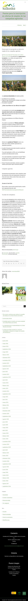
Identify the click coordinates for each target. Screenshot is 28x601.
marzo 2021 (5, 402)
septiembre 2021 (7, 394)
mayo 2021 (5, 396)
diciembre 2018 (6, 458)
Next (24, 25)
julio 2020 (5, 422)
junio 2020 (5, 424)
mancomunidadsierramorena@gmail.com (14, 546)
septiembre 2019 (7, 447)
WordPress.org (6, 520)
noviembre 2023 (7, 360)
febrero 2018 (6, 478)
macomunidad (5, 252)
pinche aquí (15, 249)
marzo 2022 (5, 382)
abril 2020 (5, 430)
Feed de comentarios (8, 517)
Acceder (4, 511)
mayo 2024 (5, 352)
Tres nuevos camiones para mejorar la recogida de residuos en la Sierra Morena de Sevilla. (14, 315)
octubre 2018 (6, 461)
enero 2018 (5, 480)
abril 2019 (5, 450)
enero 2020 (5, 438)
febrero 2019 (6, 452)
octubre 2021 (6, 391)
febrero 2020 (6, 436)
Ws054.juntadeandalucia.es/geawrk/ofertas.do (13, 189)
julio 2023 (5, 371)
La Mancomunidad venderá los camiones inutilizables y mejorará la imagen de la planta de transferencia (13, 331)
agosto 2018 (6, 466)
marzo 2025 (5, 346)
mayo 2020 (5, 427)
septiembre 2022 (7, 377)
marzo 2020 (5, 433)
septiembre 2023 (7, 366)
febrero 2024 (6, 354)
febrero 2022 (6, 385)
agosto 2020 (6, 419)
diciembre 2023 (6, 357)
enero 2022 (5, 388)
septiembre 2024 (7, 349)
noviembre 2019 (7, 441)
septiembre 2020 (7, 416)
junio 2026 (5, 340)
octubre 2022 (6, 374)
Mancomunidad (4, 254)
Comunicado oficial (7, 318)
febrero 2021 (6, 405)
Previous (20, 25)
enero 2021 (5, 408)
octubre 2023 (6, 363)
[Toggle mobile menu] (25, 2)
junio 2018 (5, 469)
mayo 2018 (5, 472)
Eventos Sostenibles (7, 497)
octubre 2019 (6, 444)
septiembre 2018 (7, 464)
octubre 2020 (6, 413)
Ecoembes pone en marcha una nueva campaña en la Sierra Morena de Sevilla (14, 322)
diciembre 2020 (6, 410)
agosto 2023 (6, 368)
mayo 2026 (5, 343)
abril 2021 (5, 399)
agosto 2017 (6, 483)
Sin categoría (6, 503)
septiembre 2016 (7, 486)
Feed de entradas (7, 514)
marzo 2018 (5, 475)
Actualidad (17, 252)
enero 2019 (5, 455)
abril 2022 (5, 380)
